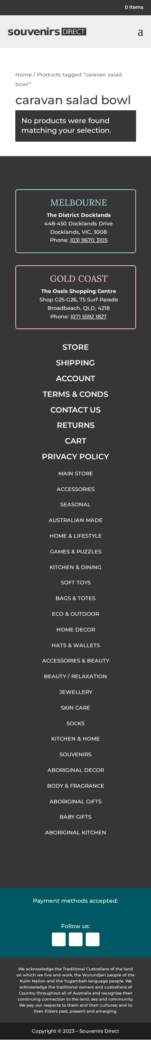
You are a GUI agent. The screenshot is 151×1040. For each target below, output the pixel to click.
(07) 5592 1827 (88, 316)
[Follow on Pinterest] (92, 939)
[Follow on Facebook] (59, 939)
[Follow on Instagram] (76, 939)
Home (23, 75)
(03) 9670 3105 (89, 240)
